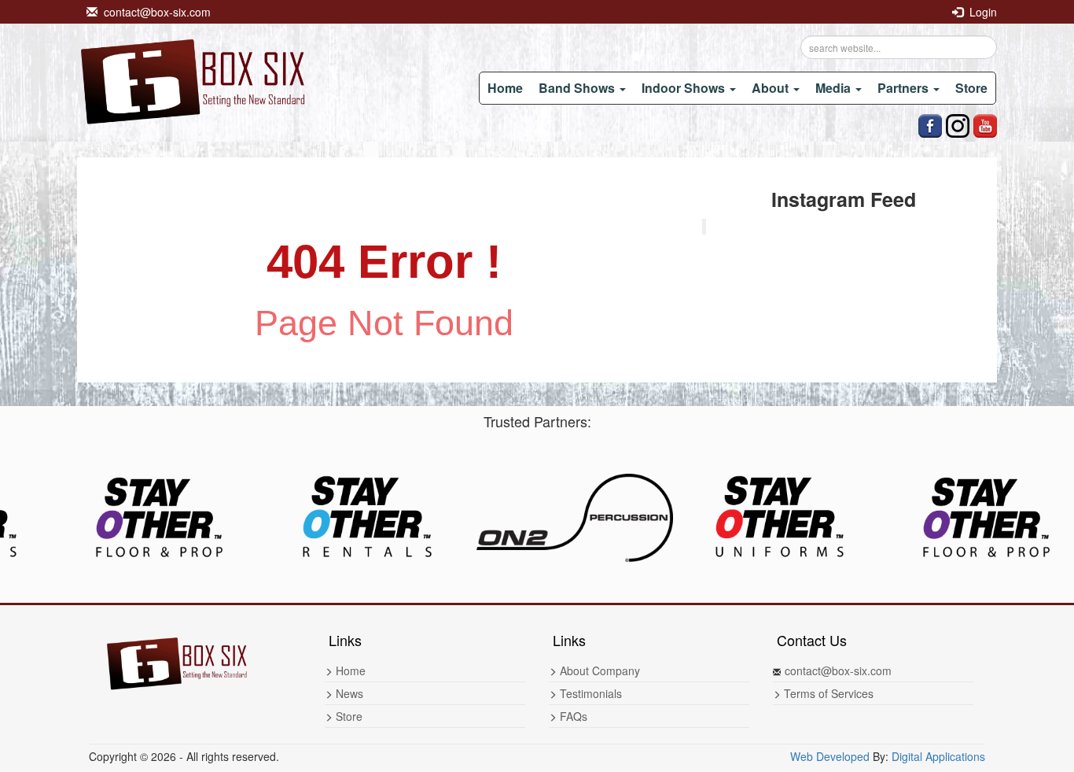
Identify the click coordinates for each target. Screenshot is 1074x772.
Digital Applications (938, 756)
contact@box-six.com (154, 12)
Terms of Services (827, 693)
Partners (904, 88)
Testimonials (589, 693)
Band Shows (578, 88)
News (348, 693)
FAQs (572, 716)
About (772, 88)
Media (834, 88)
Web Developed (830, 756)
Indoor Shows (685, 88)
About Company (598, 670)
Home (505, 88)
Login (980, 12)
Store (971, 88)
